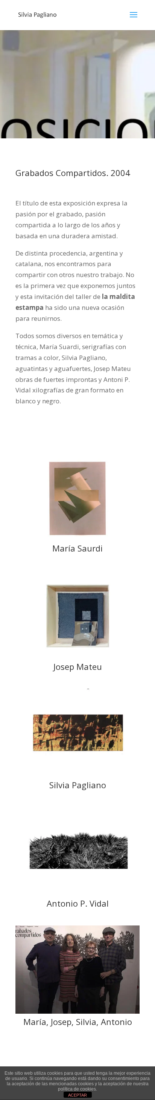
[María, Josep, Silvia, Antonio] (77, 1011)
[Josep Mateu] (77, 656)
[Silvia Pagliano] (77, 774)
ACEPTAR (77, 1095)
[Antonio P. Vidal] (77, 893)
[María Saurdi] (77, 537)
